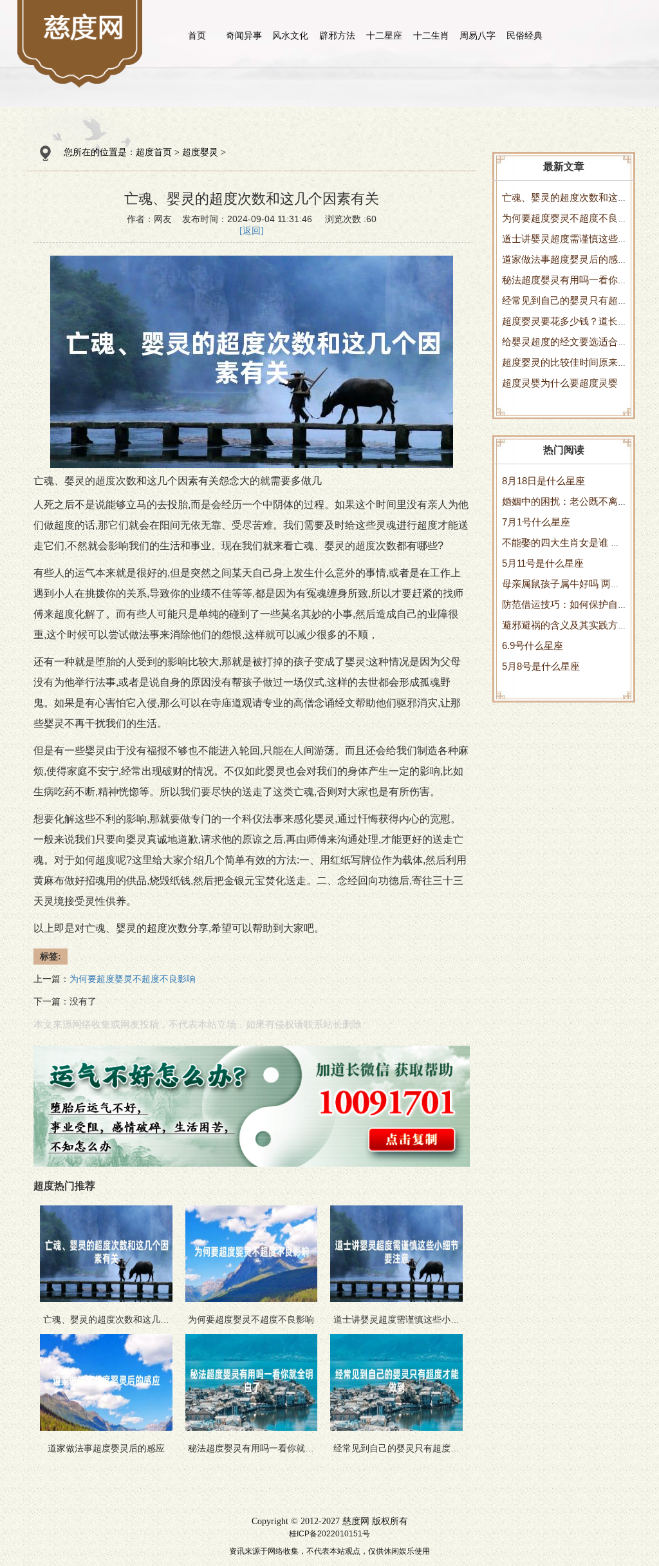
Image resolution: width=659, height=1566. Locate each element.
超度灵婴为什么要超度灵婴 (560, 382)
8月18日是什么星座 (543, 480)
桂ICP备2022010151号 (329, 1533)
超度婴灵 (200, 152)
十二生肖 (431, 35)
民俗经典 (524, 35)
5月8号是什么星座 (541, 666)
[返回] (251, 231)
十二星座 (384, 35)
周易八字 (477, 35)
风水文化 (290, 35)
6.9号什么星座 (532, 645)
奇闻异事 (244, 35)
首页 (197, 35)
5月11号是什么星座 (543, 563)
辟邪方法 (337, 35)
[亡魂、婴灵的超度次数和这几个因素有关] (84, 26)
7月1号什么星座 (536, 521)
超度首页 (154, 152)
